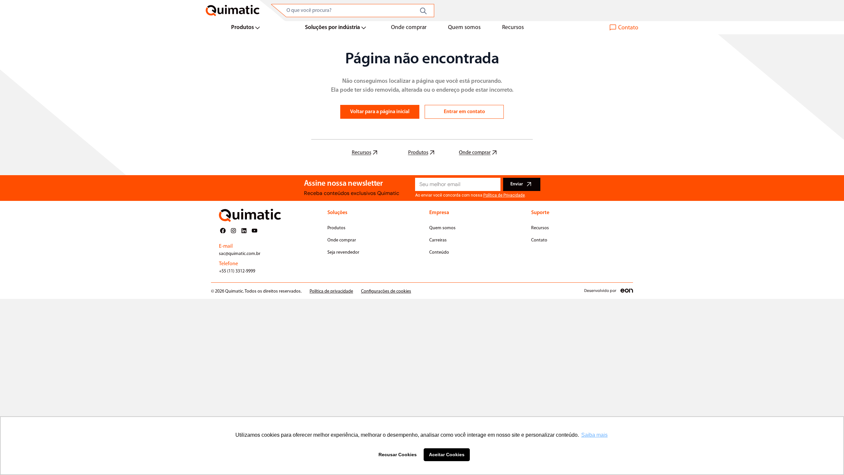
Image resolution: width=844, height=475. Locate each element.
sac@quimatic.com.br (239, 253)
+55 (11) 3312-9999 (237, 271)
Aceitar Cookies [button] (447, 454)
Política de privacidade (331, 291)
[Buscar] (423, 11)
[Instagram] (233, 231)
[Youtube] (254, 231)
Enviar (516, 184)
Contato (539, 240)
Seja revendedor (343, 252)
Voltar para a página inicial (379, 111)
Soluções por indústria (332, 27)
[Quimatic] (232, 10)
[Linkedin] (244, 231)
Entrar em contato (464, 111)
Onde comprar (409, 27)
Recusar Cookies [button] (397, 454)
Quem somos (464, 27)
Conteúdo (439, 252)
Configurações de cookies (386, 291)
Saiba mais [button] (594, 435)
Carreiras (438, 240)
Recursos (513, 27)
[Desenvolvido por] (626, 291)
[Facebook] (223, 231)
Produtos (242, 27)
